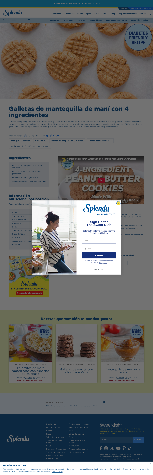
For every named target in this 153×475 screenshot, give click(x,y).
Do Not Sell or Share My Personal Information (130, 469)
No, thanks (98, 269)
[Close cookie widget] (150, 463)
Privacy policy (103, 263)
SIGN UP (99, 255)
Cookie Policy (57, 472)
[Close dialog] (118, 203)
